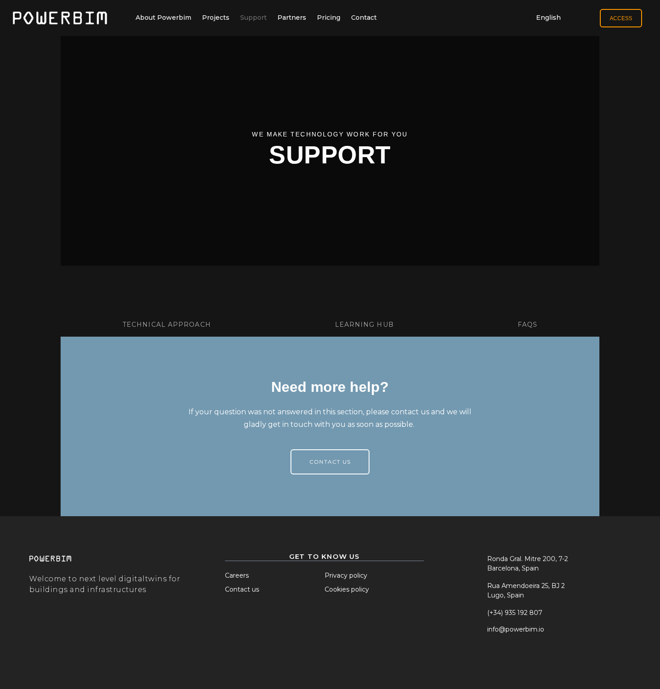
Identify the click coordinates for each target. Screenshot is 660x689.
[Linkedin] (520, 658)
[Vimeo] (542, 658)
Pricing (328, 17)
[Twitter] (476, 658)
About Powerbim (163, 17)
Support (253, 17)
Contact (364, 17)
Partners (291, 17)
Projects (215, 17)
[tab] (167, 308)
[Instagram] (498, 658)
